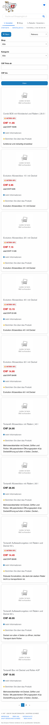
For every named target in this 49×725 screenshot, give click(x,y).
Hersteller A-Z (17, 28)
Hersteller (9, 23)
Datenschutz (27, 716)
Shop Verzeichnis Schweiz (10, 718)
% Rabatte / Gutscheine (36, 23)
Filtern (6, 34)
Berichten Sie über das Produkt (18, 138)
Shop (20, 23)
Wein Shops (28, 718)
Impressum (5, 716)
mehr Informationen (13, 132)
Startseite (5, 28)
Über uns (15, 716)
